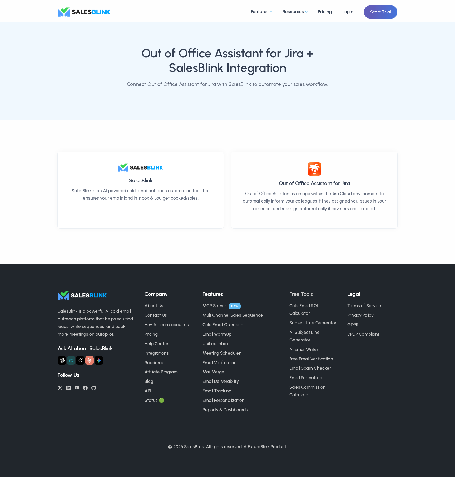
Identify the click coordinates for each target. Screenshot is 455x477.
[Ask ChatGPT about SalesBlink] (62, 360)
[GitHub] (93, 387)
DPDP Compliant (363, 334)
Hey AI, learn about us (167, 324)
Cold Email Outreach (222, 324)
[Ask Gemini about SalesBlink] (99, 360)
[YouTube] (77, 387)
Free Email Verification (311, 359)
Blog (149, 381)
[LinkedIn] (68, 387)
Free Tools (301, 294)
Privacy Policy (360, 315)
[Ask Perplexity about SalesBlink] (71, 360)
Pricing (325, 11)
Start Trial (380, 12)
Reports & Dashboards (225, 409)
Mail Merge (213, 371)
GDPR (353, 324)
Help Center (157, 343)
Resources (293, 11)
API (148, 390)
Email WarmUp (216, 334)
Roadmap (154, 362)
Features (260, 11)
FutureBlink (259, 446)
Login (347, 11)
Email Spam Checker (310, 368)
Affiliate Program (161, 371)
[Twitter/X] (60, 387)
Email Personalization (223, 400)
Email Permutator (306, 377)
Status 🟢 (154, 400)
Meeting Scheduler (221, 353)
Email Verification (219, 362)
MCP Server (214, 305)
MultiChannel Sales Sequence (232, 315)
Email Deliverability (220, 381)
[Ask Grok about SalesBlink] (80, 360)
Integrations (157, 353)
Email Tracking (216, 390)
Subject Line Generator (313, 322)
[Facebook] (85, 387)
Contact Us (156, 315)
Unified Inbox (215, 343)
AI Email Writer (303, 349)
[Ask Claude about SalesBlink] (89, 360)
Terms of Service (364, 305)
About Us (154, 305)
